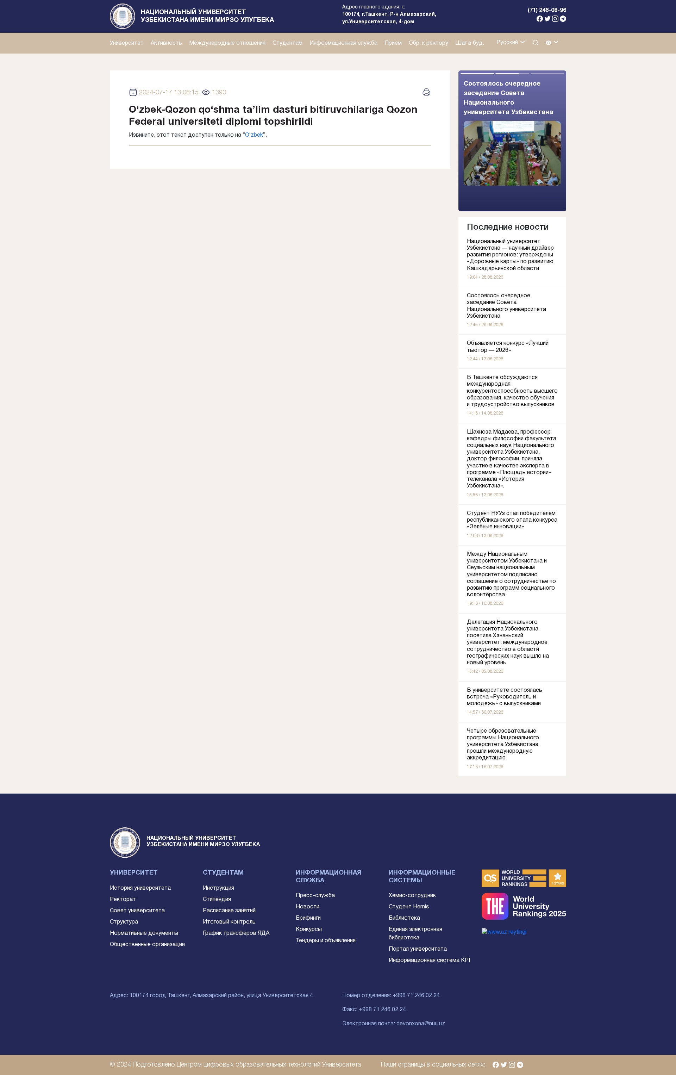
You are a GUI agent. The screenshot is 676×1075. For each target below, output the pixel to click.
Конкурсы (309, 929)
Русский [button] (507, 42)
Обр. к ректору (428, 43)
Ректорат (123, 899)
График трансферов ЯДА (236, 933)
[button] (552, 43)
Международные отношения (227, 43)
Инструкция (218, 888)
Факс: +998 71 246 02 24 (374, 1009)
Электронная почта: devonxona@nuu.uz (393, 1023)
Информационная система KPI (429, 960)
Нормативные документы (144, 933)
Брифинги (308, 918)
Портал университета (418, 949)
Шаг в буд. (469, 43)
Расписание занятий (229, 910)
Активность (166, 43)
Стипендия (217, 899)
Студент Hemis (409, 907)
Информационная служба (343, 43)
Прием (393, 43)
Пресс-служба (315, 895)
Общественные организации (147, 944)
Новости (307, 907)
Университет (127, 43)
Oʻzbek (254, 135)
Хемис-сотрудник (412, 895)
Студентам (287, 43)
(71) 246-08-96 (547, 10)
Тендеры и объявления (326, 940)
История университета (140, 888)
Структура (124, 922)
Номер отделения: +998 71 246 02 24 (391, 995)
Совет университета (137, 910)
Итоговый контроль (229, 922)
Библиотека (404, 918)
